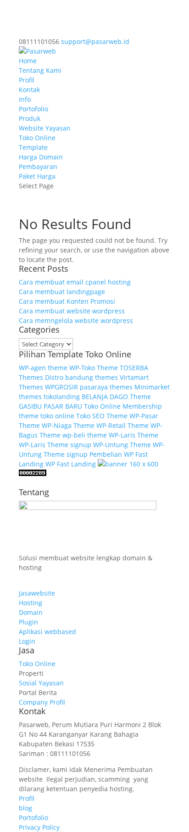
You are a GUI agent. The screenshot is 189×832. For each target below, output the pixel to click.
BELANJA (95, 396)
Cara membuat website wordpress (72, 311)
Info (25, 99)
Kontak (29, 89)
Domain (31, 612)
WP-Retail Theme (122, 425)
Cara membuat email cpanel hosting (75, 282)
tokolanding (62, 396)
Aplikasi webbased (47, 631)
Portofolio (33, 108)
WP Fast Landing (70, 464)
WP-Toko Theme (93, 367)
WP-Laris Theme (133, 435)
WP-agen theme (43, 367)
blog (25, 808)
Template (33, 147)
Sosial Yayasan (41, 683)
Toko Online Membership (123, 406)
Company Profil (42, 702)
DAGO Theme (130, 396)
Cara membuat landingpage (62, 291)
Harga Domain (41, 157)
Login (27, 641)
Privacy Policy (39, 827)
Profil (26, 80)
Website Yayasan (45, 128)
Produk (29, 118)
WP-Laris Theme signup (55, 444)
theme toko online (46, 415)
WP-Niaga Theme (68, 425)
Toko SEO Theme (102, 415)
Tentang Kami (40, 70)
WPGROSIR (61, 387)
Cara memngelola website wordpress (76, 320)
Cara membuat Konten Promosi (67, 301)
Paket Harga (37, 176)
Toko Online (37, 137)
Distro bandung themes (81, 377)
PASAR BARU (63, 406)
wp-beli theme (84, 435)
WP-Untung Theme (122, 444)
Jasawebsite (37, 593)
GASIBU (30, 406)
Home (28, 60)
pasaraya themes (106, 387)
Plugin (28, 622)
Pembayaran (38, 166)
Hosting (30, 602)
